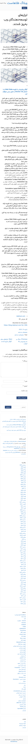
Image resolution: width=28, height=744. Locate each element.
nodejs (24, 626)
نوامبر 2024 (23, 477)
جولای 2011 (23, 601)
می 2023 (24, 488)
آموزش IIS (23, 636)
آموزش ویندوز (23, 652)
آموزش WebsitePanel (21, 642)
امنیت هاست (23, 661)
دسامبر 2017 (23, 547)
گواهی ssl (24, 689)
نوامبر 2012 (23, 592)
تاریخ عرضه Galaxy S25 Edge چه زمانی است (16, 425)
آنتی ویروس (23, 656)
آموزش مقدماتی (22, 648)
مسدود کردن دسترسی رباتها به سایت (18, 419)
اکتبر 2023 (23, 482)
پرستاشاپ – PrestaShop (20, 667)
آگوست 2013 (23, 586)
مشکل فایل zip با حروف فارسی (10, 441)
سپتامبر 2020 (23, 516)
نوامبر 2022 (23, 492)
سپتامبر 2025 (23, 465)
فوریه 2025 (23, 471)
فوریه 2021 (23, 508)
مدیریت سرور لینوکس (21, 693)
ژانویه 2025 (23, 473)
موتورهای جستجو (22, 332)
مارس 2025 (23, 469)
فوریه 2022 (23, 496)
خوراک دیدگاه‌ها (22, 725)
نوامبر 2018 (23, 529)
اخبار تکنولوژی (23, 658)
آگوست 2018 (23, 535)
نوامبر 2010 (23, 603)
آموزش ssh (23, 640)
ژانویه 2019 (23, 525)
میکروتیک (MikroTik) (21, 702)
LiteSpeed (23, 624)
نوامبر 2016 (23, 562)
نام (25, 381)
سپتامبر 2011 (23, 598)
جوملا (24, 675)
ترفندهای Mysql (22, 671)
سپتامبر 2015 (23, 572)
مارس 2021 (23, 506)
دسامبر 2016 (23, 560)
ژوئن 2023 (23, 486)
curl (25, 619)
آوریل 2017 (23, 555)
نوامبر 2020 (23, 512)
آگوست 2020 (23, 518)
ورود (25, 721)
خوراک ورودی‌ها (22, 723)
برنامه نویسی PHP (22, 663)
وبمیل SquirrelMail (21, 708)
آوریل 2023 (23, 490)
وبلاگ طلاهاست (17, 3)
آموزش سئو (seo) (22, 644)
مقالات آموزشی (22, 697)
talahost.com (20, 316)
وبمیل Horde (23, 706)
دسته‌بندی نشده (22, 683)
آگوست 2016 (23, 566)
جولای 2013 (23, 588)
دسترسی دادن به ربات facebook (10, 450)
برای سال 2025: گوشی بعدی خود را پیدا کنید (16, 430)
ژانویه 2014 (23, 584)
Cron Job (23, 617)
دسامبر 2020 (23, 510)
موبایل (24, 699)
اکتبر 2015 (23, 570)
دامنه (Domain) (22, 677)
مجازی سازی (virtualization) (20, 691)
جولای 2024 (23, 479)
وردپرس (24, 710)
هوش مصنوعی (22, 704)
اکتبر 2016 (23, 564)
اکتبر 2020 (23, 514)
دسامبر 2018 (23, 527)
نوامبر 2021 (23, 500)
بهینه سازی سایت (22, 665)
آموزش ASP (23, 632)
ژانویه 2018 (23, 545)
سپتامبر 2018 (23, 533)
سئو (25, 685)
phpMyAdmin (23, 628)
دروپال (24, 681)
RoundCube (23, 630)
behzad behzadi (22, 441)
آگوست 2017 (23, 551)
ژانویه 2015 (23, 578)
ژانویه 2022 (23, 498)
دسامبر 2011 (23, 594)
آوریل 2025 (23, 467)
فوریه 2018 (23, 543)
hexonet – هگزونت (21, 620)
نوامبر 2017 (23, 549)
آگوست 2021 (23, 504)
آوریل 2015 (23, 576)
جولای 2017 (23, 553)
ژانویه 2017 (23, 559)
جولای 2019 (23, 521)
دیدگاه (24, 361)
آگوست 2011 (23, 600)
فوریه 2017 (23, 557)
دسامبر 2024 (23, 475)
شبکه (24, 687)
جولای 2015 (23, 574)
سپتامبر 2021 (23, 502)
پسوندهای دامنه (22, 669)
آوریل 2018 (23, 541)
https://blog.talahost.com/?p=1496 (15, 325)
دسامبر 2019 (23, 519)
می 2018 (24, 539)
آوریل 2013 (23, 590)
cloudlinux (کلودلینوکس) (20, 615)
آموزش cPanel (22, 634)
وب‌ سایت (24, 391)
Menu (24, 8)
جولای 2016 (23, 568)
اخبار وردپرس (23, 660)
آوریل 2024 (23, 480)
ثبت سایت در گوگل (21, 673)
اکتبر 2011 (23, 596)
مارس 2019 (23, 523)
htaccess (24, 622)
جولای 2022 (23, 494)
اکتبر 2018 (23, 531)
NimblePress (14, 741)
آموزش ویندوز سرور (22, 654)
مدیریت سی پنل (22, 695)
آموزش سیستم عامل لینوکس (19, 646)
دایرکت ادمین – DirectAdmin (19, 679)
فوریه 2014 (23, 582)
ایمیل (25, 386)
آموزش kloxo (23, 638)
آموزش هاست (23, 650)
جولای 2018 (23, 537)
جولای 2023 (23, 484)
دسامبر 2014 (23, 580)
